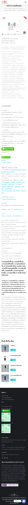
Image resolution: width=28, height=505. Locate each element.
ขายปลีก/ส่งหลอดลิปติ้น (6, 65)
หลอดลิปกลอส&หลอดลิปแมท (18, 49)
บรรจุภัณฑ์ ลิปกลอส (22, 69)
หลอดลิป (22, 84)
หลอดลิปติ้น (17, 86)
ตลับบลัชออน (16, 190)
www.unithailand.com (9, 199)
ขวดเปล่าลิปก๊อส (5, 61)
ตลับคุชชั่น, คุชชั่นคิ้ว (9, 182)
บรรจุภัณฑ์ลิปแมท (12, 78)
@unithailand (18, 209)
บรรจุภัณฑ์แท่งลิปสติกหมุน (6, 84)
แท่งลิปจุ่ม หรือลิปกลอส (7, 186)
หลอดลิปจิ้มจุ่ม (10, 86)
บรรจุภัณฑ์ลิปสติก (20, 74)
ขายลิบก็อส (13, 65)
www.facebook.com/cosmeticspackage (12, 205)
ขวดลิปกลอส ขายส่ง (20, 56)
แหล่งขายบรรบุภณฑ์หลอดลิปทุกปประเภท (9, 97)
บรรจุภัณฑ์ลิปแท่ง (5, 78)
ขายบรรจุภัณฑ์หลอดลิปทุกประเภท (8, 63)
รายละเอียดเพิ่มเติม (6, 106)
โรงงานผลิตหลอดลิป (20, 97)
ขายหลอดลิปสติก (22, 67)
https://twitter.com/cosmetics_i (11, 216)
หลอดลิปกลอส (4, 86)
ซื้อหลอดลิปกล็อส (14, 69)
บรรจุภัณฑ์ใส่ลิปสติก (15, 84)
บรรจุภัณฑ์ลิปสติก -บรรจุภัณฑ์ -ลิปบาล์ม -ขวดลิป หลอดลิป (12, 76)
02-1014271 (11, 399)
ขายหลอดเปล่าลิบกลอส (6, 69)
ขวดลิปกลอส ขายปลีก (11, 56)
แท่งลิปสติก (17, 186)
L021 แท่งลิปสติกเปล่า (16, 375)
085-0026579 (8, 397)
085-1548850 (7, 162)
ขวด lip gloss (8, 51)
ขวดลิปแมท (19, 59)
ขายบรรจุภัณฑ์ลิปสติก (13, 61)
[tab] (14, 105)
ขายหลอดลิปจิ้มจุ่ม (5, 67)
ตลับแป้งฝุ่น (19, 182)
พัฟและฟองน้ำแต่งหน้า (7, 190)
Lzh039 (12, 345)
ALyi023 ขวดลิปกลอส (16, 365)
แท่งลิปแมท (20, 95)
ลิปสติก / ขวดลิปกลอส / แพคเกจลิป (13, 47)
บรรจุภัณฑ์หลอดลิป (20, 78)
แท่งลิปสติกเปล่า (14, 95)
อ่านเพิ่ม (13, 350)
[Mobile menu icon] (26, 2)
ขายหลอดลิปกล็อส (20, 65)
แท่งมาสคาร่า (11, 184)
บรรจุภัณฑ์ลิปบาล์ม (12, 74)
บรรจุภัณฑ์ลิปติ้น (5, 74)
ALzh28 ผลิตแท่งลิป (15, 355)
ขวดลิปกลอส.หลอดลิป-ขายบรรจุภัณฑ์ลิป (9, 59)
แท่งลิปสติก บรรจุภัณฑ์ (6, 95)
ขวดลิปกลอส (4, 56)
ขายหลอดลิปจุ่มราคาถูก (14, 67)
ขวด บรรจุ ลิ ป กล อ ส (16, 51)
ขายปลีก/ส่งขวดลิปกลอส (19, 63)
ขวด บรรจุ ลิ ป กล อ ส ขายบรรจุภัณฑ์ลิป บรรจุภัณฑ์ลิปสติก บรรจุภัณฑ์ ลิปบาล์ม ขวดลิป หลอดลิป (13, 54)
